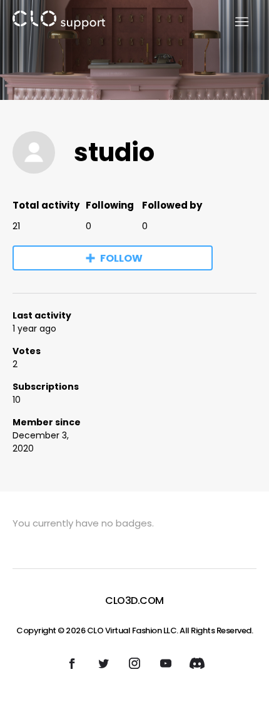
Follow (121, 258)
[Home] (59, 22)
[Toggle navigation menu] (234, 22)
